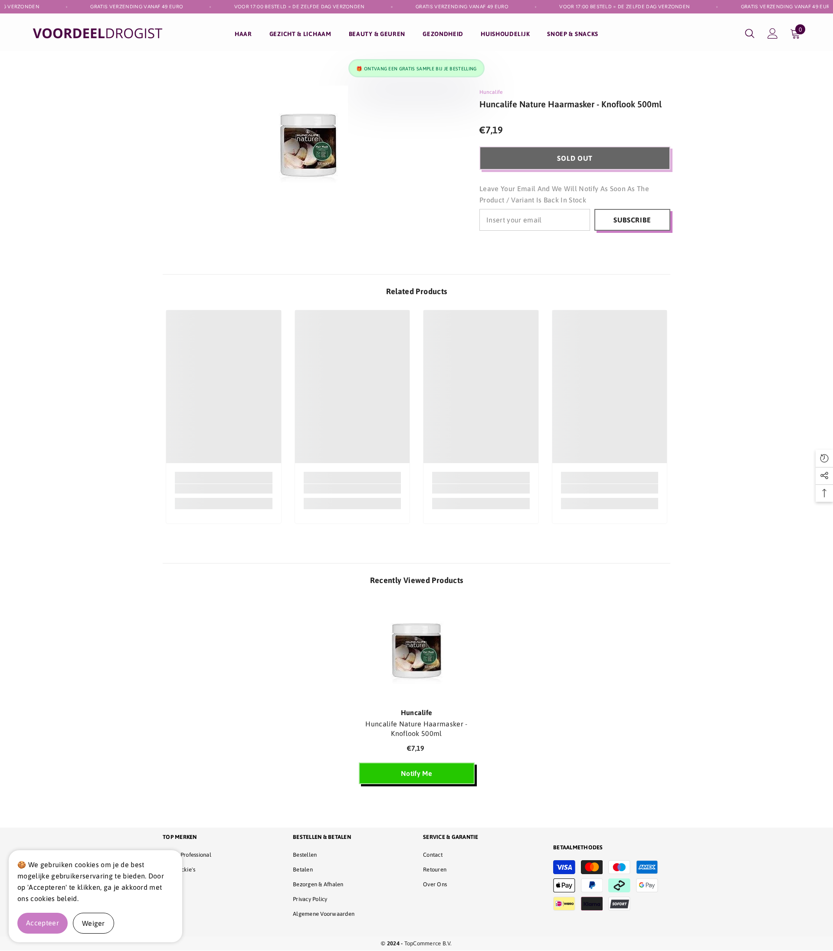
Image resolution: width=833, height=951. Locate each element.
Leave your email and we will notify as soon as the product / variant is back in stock (564, 194)
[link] (223, 489)
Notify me (416, 773)
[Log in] (772, 33)
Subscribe (632, 220)
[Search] (749, 33)
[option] (416, 696)
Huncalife (490, 92)
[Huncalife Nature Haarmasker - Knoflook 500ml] (417, 651)
